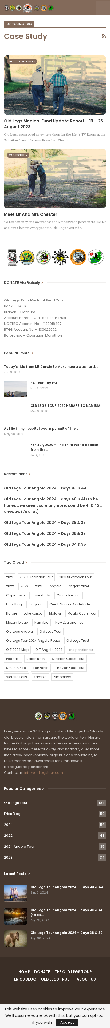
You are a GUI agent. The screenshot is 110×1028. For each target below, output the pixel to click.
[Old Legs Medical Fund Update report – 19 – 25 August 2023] (55, 85)
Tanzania (41, 668)
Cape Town (15, 595)
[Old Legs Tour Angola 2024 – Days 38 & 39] (15, 938)
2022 (10, 586)
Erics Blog (14, 604)
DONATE (42, 971)
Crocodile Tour (69, 595)
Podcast (13, 658)
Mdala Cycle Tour (82, 613)
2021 (9, 577)
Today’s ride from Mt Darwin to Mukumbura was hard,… (51, 366)
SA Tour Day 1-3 (43, 383)
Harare (11, 613)
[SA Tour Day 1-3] (15, 389)
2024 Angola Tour (19, 846)
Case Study (18, 155)
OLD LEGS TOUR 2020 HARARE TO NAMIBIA (65, 405)
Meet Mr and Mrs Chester (30, 214)
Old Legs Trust (77, 640)
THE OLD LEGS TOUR (73, 971)
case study (41, 595)
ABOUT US (86, 979)
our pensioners (81, 649)
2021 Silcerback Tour (36, 577)
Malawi (55, 613)
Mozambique (17, 622)
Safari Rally (35, 658)
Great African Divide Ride (69, 604)
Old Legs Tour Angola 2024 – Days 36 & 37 (45, 533)
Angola (56, 586)
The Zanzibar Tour (69, 668)
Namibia (41, 622)
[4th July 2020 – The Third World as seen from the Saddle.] (15, 451)
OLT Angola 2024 (48, 649)
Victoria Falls (16, 677)
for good (36, 604)
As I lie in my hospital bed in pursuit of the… (41, 428)
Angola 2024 (78, 586)
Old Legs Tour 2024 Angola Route (33, 640)
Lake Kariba (33, 613)
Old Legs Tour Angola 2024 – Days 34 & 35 (45, 544)
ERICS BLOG (25, 979)
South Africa (16, 668)
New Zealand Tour (70, 622)
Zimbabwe (62, 677)
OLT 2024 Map (17, 649)
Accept (67, 1022)
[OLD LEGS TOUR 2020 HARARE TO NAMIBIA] (15, 411)
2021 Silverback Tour (75, 577)
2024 (39, 586)
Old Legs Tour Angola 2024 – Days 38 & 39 (45, 522)
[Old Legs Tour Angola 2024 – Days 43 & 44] (15, 893)
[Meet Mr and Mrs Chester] (55, 178)
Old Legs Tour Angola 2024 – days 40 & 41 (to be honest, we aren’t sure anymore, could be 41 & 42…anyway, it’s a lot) (53, 505)
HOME (24, 971)
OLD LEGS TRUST (22, 61)
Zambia (40, 677)
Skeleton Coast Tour (68, 658)
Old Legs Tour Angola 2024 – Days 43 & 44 (45, 488)
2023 (24, 586)
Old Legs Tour (50, 631)
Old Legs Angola (19, 631)
